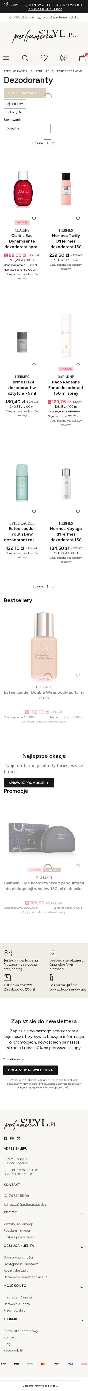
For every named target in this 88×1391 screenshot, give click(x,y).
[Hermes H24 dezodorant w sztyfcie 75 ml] (22, 335)
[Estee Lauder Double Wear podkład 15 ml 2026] (44, 646)
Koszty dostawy (16, 1271)
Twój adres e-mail (14, 1059)
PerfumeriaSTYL (15, 71)
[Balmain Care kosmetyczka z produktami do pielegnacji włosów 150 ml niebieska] (44, 836)
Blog (7, 1344)
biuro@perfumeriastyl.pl (61, 17)
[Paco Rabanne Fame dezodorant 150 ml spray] (66, 335)
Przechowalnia (14, 1310)
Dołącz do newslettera (30, 1070)
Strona (37, 143)
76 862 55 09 (24, 17)
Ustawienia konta (17, 1304)
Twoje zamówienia (18, 1297)
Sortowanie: (13, 120)
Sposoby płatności (18, 1257)
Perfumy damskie (70, 71)
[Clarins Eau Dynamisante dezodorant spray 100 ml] (22, 189)
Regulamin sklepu (17, 1231)
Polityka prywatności (19, 1237)
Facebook (11, 1350)
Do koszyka (19, 288)
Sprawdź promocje (26, 783)
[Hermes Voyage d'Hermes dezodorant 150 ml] (66, 482)
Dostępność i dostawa (21, 1264)
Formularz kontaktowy (21, 1331)
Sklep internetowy (39, 1385)
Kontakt (10, 1337)
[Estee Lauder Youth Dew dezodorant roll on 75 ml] (22, 482)
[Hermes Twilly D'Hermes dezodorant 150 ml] (66, 189)
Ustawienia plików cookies (24, 1277)
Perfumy (42, 71)
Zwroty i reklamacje (19, 1224)
